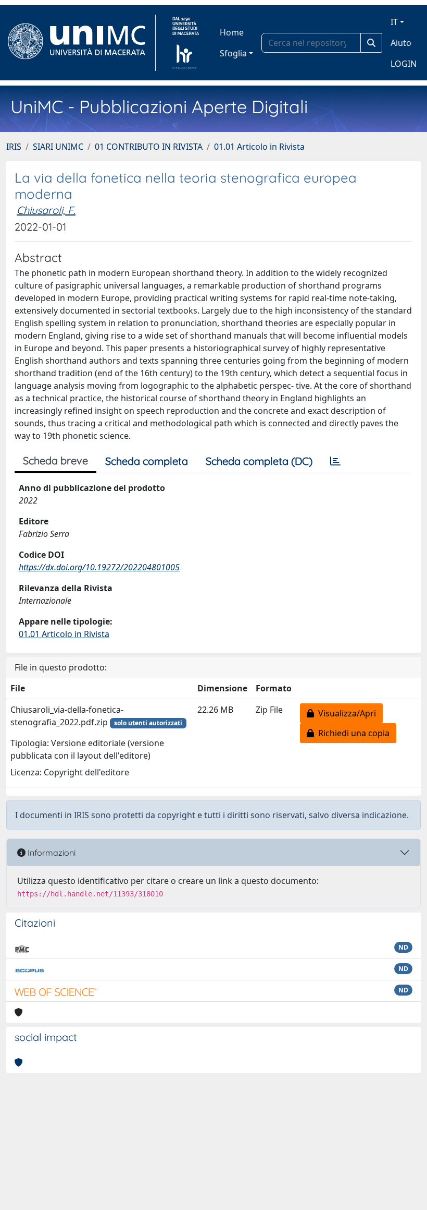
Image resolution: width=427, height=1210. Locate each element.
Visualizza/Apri (345, 713)
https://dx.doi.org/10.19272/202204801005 (99, 567)
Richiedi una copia (352, 733)
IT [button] (394, 22)
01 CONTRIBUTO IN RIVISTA (149, 146)
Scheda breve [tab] (55, 460)
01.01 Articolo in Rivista (259, 146)
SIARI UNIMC (58, 146)
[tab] (335, 461)
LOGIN (404, 63)
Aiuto (401, 43)
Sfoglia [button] (233, 53)
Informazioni (51, 852)
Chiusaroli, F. (46, 210)
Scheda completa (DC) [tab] (259, 461)
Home (232, 32)
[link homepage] (81, 43)
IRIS (13, 146)
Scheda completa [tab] (146, 461)
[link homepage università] (185, 43)
